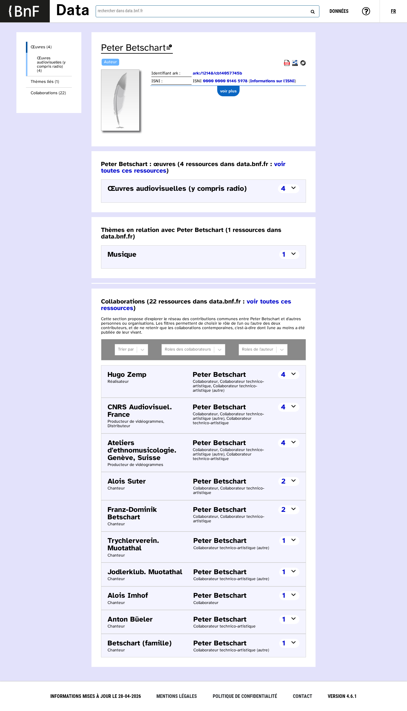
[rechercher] (312, 10)
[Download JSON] (303, 65)
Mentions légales (176, 696)
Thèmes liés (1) (45, 82)
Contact (302, 696)
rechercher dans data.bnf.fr (120, 10)
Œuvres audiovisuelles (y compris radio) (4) (51, 64)
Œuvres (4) (41, 47)
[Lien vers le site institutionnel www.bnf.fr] (25, 11)
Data (73, 11)
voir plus (228, 91)
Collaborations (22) (48, 93)
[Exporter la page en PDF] (287, 65)
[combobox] (207, 11)
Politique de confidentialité (245, 696)
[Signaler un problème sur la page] (169, 48)
